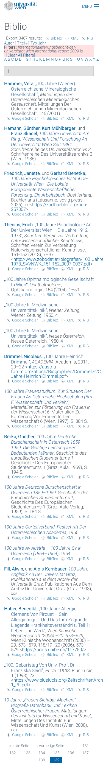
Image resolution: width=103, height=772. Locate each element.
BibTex (56, 38)
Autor (9, 43)
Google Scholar (25, 118)
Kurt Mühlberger (59, 128)
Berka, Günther (19, 436)
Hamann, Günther (22, 128)
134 (41, 753)
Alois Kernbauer (50, 569)
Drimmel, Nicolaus (23, 356)
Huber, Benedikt (20, 608)
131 (85, 745)
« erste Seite (19, 745)
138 (41, 760)
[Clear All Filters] (20, 55)
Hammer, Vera (19, 83)
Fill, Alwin (13, 569)
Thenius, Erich (18, 224)
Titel (21, 43)
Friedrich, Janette (22, 173)
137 (85, 753)
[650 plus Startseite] (51, 6)
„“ (43, 89)
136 (71, 753)
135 (56, 753)
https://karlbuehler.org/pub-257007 (49, 207)
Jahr (42, 43)
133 (27, 753)
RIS (90, 38)
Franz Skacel (24, 133)
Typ (33, 43)
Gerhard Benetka (67, 173)
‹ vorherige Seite (50, 745)
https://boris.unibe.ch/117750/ (53, 649)
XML (74, 38)
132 (12, 753)
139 (56, 760)
